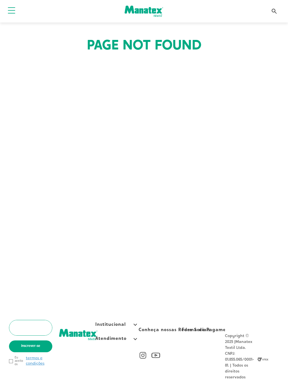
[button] (11, 11)
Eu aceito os (19, 361)
